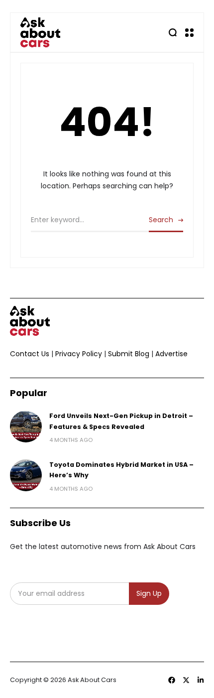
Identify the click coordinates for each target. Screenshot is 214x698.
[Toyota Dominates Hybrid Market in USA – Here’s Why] (26, 475)
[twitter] (186, 680)
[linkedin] (200, 680)
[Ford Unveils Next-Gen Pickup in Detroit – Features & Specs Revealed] (26, 426)
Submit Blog (128, 354)
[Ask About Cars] (40, 32)
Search (161, 220)
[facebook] (171, 680)
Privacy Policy (78, 354)
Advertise (171, 354)
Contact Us (29, 354)
